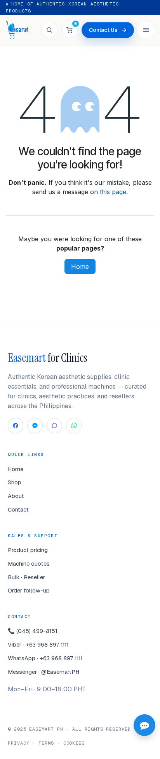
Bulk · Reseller (26, 577)
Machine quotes (29, 563)
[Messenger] (35, 425)
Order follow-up (29, 590)
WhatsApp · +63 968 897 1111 (45, 658)
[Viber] (54, 425)
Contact (18, 509)
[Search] (49, 30)
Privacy (18, 743)
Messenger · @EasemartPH (43, 671)
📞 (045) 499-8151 (32, 631)
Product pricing (28, 550)
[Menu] (146, 30)
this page (113, 192)
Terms (46, 743)
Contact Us (108, 29)
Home (80, 266)
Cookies (74, 743)
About (16, 496)
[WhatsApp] (74, 425)
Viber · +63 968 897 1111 (38, 644)
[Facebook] (15, 425)
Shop (14, 482)
